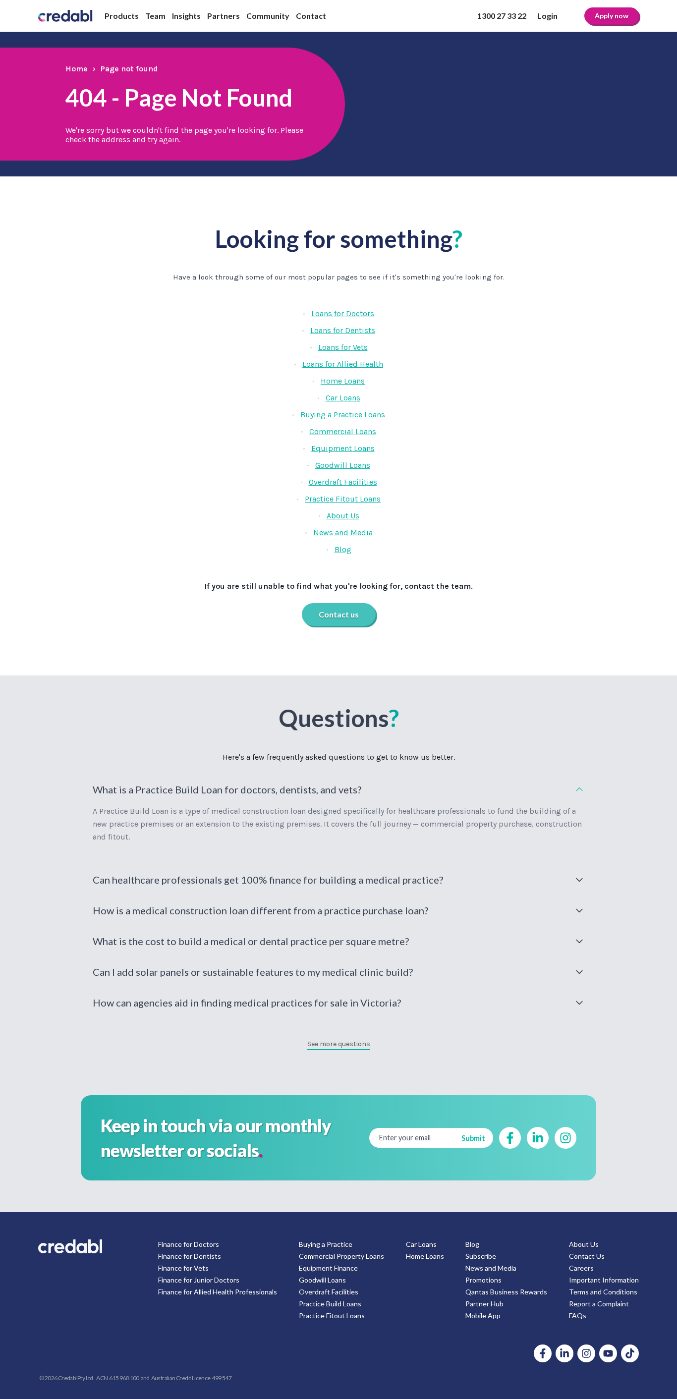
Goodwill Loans (342, 465)
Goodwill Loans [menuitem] (322, 1280)
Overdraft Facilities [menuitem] (328, 1291)
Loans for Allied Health (342, 364)
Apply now (611, 15)
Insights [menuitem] (186, 15)
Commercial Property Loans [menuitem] (341, 1256)
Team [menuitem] (155, 15)
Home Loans (343, 381)
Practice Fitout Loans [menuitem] (332, 1315)
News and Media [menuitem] (490, 1268)
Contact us (339, 614)
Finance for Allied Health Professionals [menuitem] (217, 1291)
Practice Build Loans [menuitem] (330, 1303)
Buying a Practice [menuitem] (325, 1244)
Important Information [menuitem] (604, 1280)
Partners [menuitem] (223, 15)
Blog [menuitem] (472, 1244)
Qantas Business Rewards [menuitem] (506, 1291)
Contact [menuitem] (311, 15)
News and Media (343, 532)
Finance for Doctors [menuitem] (188, 1244)
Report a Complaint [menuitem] (599, 1303)
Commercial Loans (342, 431)
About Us (343, 515)
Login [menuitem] (547, 15)
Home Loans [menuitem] (425, 1256)
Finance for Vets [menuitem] (183, 1268)
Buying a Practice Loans (342, 414)
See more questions (338, 1044)
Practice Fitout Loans (343, 499)
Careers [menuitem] (581, 1268)
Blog (343, 549)
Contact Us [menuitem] (587, 1256)
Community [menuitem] (267, 15)
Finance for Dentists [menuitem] (189, 1256)
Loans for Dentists (342, 330)
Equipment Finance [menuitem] (328, 1268)
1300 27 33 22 (501, 15)
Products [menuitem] (122, 15)
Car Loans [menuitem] (421, 1244)
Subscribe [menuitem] (480, 1256)
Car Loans (343, 397)
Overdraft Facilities (343, 482)
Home (76, 68)
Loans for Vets (343, 347)
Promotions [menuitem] (483, 1280)
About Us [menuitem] (584, 1244)
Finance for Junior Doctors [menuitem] (198, 1280)
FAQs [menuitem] (577, 1315)
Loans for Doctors (342, 313)
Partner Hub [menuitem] (484, 1303)
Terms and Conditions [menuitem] (603, 1291)
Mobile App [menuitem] (483, 1315)
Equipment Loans (343, 448)
